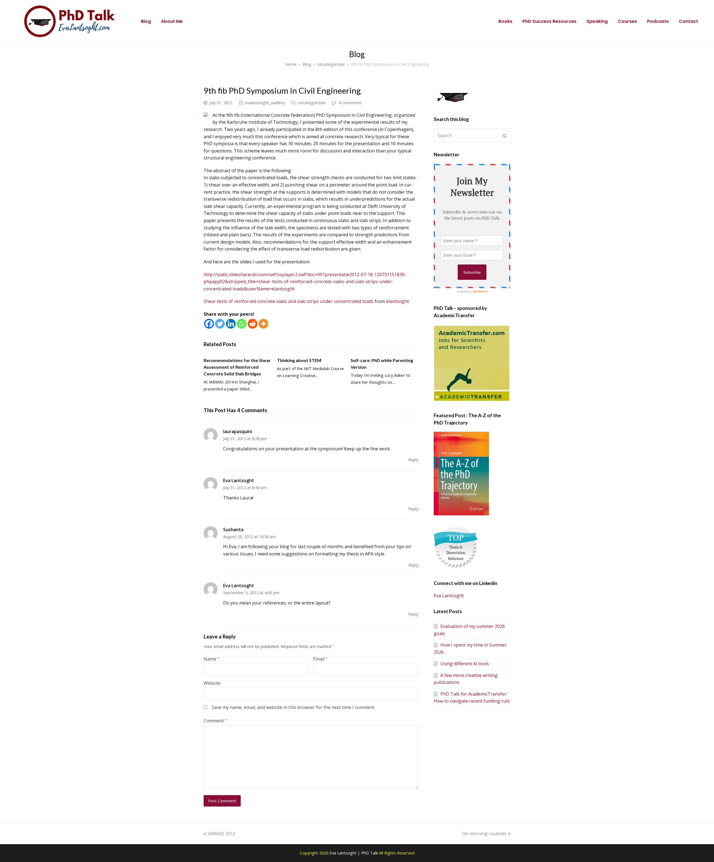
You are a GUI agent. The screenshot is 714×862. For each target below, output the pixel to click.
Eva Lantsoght (238, 480)
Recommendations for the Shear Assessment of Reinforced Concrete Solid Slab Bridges (237, 367)
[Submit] (504, 136)
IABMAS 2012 (221, 834)
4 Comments (350, 102)
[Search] (472, 135)
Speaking (597, 21)
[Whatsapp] (242, 324)
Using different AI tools (464, 664)
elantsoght (397, 301)
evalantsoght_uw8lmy (265, 102)
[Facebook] (209, 324)
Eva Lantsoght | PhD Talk (354, 853)
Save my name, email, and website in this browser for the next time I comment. (293, 707)
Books (505, 21)
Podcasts (658, 21)
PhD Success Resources (549, 21)
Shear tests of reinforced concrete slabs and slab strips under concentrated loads (288, 301)
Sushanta (233, 529)
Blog (146, 21)
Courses (627, 21)
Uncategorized (311, 102)
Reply (413, 459)
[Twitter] (220, 324)
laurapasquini (237, 431)
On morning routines (484, 834)
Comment (215, 721)
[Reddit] (252, 324)
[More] (263, 324)
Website (212, 683)
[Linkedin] (231, 324)
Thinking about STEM (299, 360)
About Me (172, 21)
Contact (688, 21)
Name (211, 659)
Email (320, 659)
